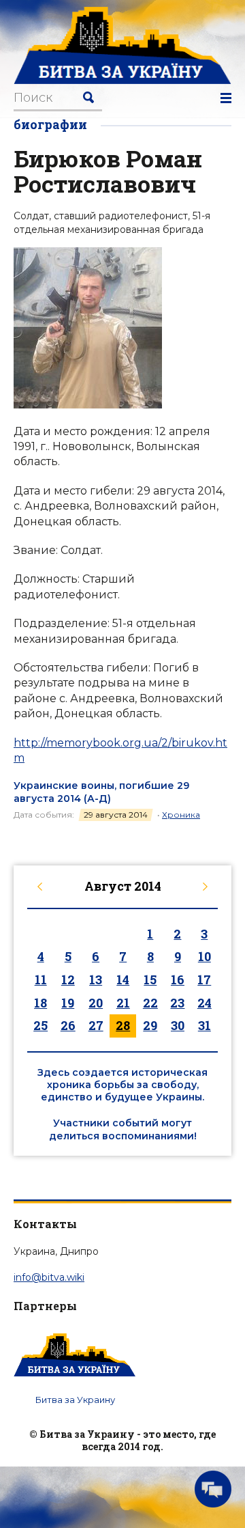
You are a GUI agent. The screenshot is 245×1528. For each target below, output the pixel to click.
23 (177, 1003)
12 (68, 979)
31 (204, 1025)
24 (204, 1003)
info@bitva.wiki (49, 1277)
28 (123, 1025)
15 (150, 979)
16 (177, 979)
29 (150, 1025)
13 (95, 979)
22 (150, 1003)
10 (204, 956)
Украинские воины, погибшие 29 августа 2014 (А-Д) (101, 791)
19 (67, 1003)
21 (123, 1003)
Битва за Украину (75, 1399)
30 (177, 1025)
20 (95, 1003)
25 (40, 1025)
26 (68, 1025)
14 (122, 979)
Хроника (181, 814)
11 (41, 979)
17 (204, 979)
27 (95, 1025)
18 (40, 1003)
